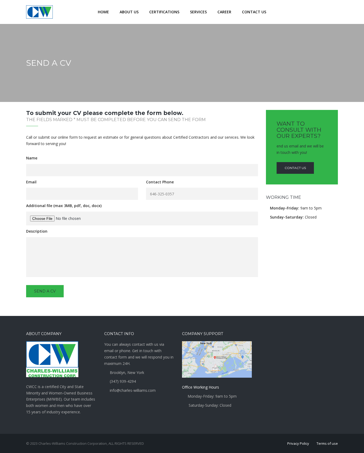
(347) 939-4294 (123, 381)
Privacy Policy (298, 443)
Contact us (295, 168)
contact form (116, 357)
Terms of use (327, 443)
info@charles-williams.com (133, 390)
